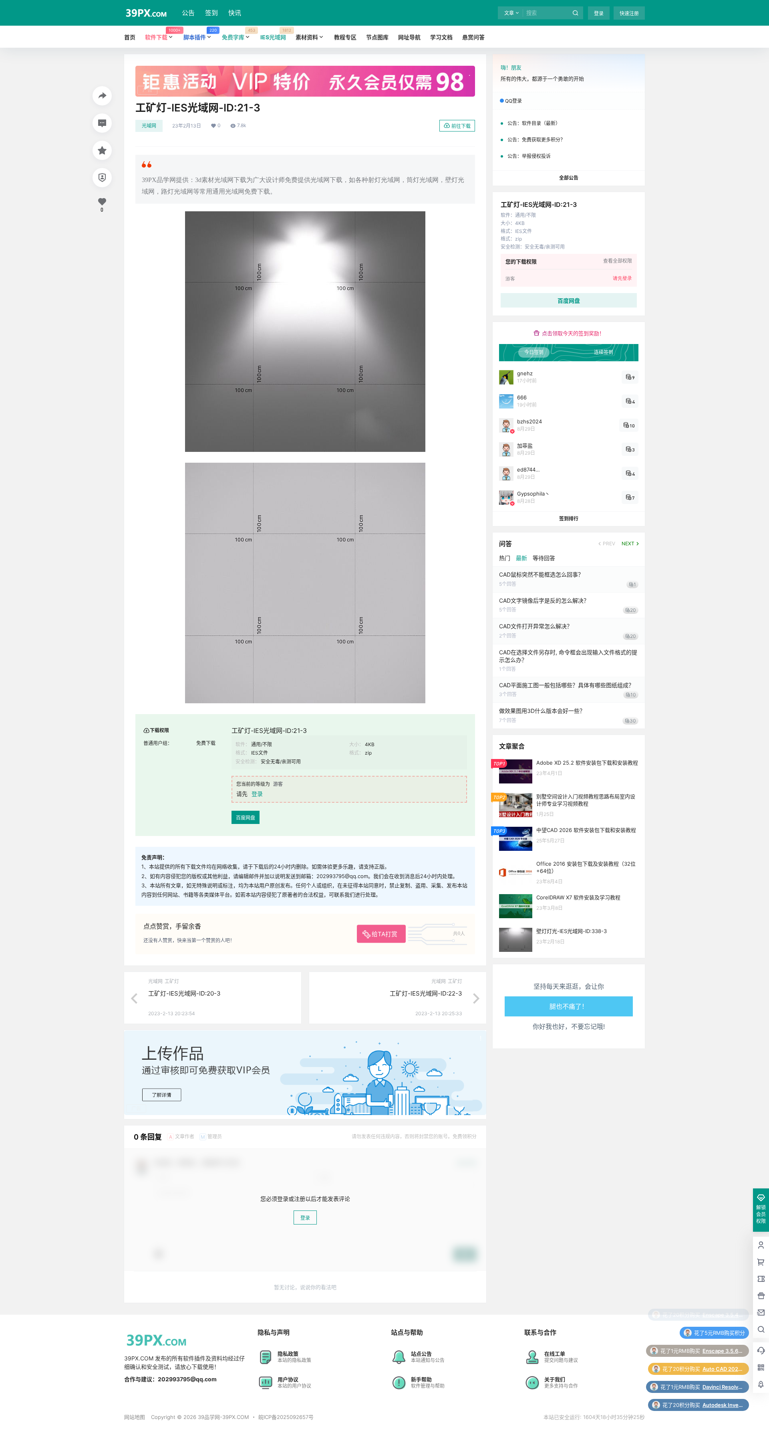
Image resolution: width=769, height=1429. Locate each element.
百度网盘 (245, 818)
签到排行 (568, 519)
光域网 (149, 126)
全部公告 (568, 178)
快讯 (234, 13)
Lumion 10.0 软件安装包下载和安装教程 (723, 1387)
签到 (211, 13)
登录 (599, 13)
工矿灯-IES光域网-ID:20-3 (184, 993)
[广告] (305, 70)
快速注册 (629, 13)
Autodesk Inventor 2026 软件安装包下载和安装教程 (723, 1369)
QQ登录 (513, 101)
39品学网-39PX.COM (222, 1417)
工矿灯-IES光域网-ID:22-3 (426, 993)
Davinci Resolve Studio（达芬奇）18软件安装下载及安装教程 (723, 1351)
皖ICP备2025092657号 (286, 1417)
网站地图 (134, 1417)
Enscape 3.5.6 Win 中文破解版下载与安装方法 (723, 1315)
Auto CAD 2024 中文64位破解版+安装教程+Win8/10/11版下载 (723, 1333)
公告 (188, 13)
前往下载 (461, 126)
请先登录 (622, 278)
